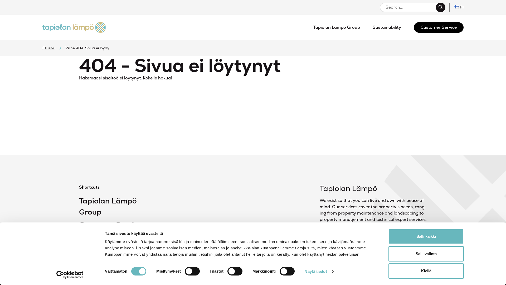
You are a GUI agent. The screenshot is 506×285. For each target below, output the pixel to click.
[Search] (440, 7)
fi (462, 7)
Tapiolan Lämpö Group (108, 206)
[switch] (192, 271)
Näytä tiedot (315, 271)
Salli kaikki (426, 236)
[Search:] (410, 7)
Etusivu (48, 48)
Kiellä (426, 271)
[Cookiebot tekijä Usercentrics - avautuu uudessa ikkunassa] (70, 275)
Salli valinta (426, 253)
